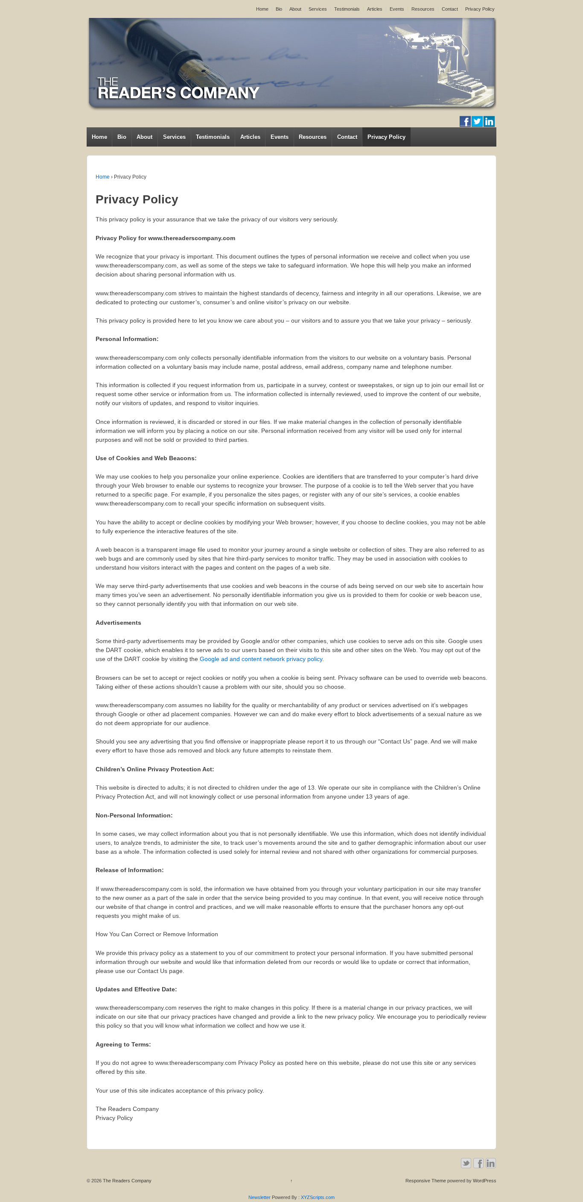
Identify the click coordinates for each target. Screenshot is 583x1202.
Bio (279, 9)
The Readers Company (127, 1180)
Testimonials (347, 9)
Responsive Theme (425, 1180)
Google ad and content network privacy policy (261, 658)
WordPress (484, 1180)
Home (262, 9)
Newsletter (259, 1197)
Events (397, 9)
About (295, 9)
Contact (450, 9)
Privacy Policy (480, 9)
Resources (422, 9)
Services (318, 9)
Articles (374, 9)
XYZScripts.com (318, 1197)
